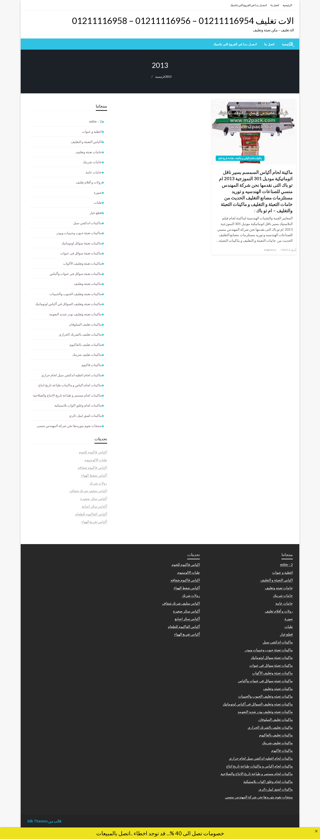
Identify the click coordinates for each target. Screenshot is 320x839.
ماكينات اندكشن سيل (87, 223)
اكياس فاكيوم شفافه (92, 467)
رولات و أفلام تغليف (89, 182)
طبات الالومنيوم (95, 460)
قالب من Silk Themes (44, 821)
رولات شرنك (98, 483)
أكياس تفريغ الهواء (94, 522)
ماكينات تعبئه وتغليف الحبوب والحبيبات (75, 294)
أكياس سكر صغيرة (93, 498)
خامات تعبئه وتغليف (89, 152)
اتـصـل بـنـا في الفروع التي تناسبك (248, 5)
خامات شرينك (92, 162)
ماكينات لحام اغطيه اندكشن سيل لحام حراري (71, 375)
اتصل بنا (275, 5)
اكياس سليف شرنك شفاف (88, 491)
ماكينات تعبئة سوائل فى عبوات (81, 253)
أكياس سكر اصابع (94, 506)
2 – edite (95, 121)
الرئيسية (287, 5)
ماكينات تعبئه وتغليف (88, 284)
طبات (98, 202)
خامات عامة (94, 172)
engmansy (270, 249)
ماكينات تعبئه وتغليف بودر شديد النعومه (75, 314)
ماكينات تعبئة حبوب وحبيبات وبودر (79, 233)
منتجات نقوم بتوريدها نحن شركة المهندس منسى (69, 426)
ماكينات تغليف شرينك (87, 354)
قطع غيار (96, 213)
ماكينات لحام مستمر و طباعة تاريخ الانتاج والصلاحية (67, 395)
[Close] (316, 831)
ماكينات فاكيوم (91, 365)
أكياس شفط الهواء (94, 475)
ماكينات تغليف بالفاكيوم (85, 344)
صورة (98, 192)
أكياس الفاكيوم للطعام (91, 514)
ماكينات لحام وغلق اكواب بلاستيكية (78, 405)
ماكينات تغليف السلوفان (85, 324)
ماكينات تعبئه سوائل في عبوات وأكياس (76, 274)
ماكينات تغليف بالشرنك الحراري (80, 334)
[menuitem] (269, 44)
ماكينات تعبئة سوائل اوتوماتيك (81, 243)
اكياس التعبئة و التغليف (86, 142)
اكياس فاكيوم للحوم (93, 452)
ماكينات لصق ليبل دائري (85, 415)
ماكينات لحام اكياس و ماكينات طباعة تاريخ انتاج (240, 158)
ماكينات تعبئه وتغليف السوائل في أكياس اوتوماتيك (68, 304)
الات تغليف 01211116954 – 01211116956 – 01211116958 (183, 20)
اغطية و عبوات (92, 131)
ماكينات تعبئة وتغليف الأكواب (82, 263)
